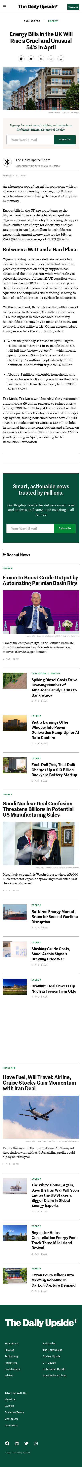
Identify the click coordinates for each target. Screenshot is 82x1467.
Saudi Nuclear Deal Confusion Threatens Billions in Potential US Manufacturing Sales (38, 808)
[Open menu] (6, 6)
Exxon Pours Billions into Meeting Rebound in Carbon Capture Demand (53, 1280)
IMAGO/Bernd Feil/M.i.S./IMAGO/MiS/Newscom (58, 1141)
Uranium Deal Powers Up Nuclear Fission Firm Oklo (53, 988)
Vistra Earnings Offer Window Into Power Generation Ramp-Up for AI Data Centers (55, 729)
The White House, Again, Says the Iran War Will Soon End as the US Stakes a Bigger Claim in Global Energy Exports (55, 1195)
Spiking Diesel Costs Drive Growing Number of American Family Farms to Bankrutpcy (54, 687)
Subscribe (65, 139)
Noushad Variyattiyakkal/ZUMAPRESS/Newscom (58, 636)
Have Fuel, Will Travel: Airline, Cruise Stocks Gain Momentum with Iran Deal (39, 1082)
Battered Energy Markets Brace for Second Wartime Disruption (54, 916)
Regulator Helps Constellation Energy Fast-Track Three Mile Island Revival (54, 1240)
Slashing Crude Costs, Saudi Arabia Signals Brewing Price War (50, 953)
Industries (32, 21)
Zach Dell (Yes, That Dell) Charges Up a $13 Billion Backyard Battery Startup (54, 769)
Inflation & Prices (46, 674)
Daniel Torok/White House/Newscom (62, 868)
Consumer (9, 1068)
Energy (53, 21)
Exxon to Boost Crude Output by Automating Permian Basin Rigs (40, 580)
